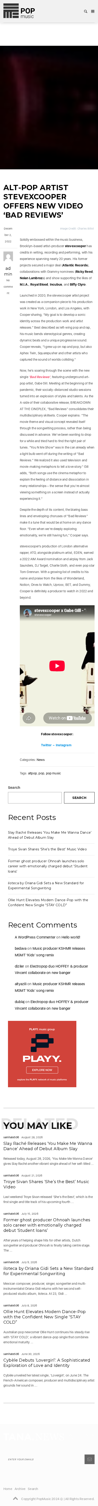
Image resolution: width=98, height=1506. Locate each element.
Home (7, 1489)
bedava (20, 948)
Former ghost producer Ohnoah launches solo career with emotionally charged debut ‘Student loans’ (48, 866)
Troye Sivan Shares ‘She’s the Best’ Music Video (47, 849)
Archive (20, 1489)
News (41, 760)
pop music (53, 773)
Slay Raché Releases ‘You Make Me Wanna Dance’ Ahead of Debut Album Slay (48, 1146)
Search (14, 787)
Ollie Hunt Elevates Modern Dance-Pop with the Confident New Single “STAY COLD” (44, 1317)
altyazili (20, 984)
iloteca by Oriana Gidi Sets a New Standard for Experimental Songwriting (48, 1271)
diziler (19, 966)
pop (41, 773)
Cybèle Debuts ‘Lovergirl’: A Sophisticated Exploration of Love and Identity (46, 1363)
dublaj (19, 1002)
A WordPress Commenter (35, 937)
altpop (32, 773)
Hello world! (71, 937)
